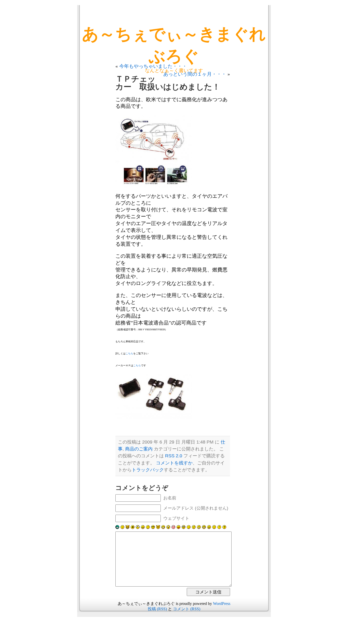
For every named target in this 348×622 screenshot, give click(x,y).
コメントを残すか (174, 462)
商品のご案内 (139, 448)
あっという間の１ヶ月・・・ (194, 74)
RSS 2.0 (173, 455)
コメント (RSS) (186, 609)
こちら (129, 353)
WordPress (221, 603)
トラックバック (148, 469)
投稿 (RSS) (157, 609)
